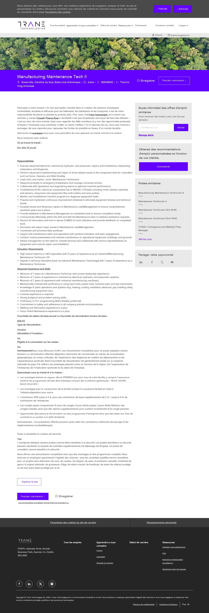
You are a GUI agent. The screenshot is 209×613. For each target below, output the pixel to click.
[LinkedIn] (29, 583)
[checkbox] (146, 81)
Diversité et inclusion (105, 563)
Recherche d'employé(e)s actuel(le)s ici (172, 561)
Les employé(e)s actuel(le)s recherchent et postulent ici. (43, 503)
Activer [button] (181, 127)
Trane (40, 118)
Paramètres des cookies (57, 12)
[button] (157, 35)
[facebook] (19, 583)
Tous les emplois (57, 25)
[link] (146, 135)
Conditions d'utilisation (168, 604)
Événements (141, 25)
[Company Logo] (31, 25)
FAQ (164, 553)
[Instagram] (51, 583)
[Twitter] (40, 583)
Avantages (101, 557)
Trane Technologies (98, 115)
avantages (37, 133)
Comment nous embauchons (173, 547)
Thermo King (52, 118)
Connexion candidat (164, 25)
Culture (99, 550)
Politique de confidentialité (144, 604)
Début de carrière (109, 25)
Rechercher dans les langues (174, 569)
